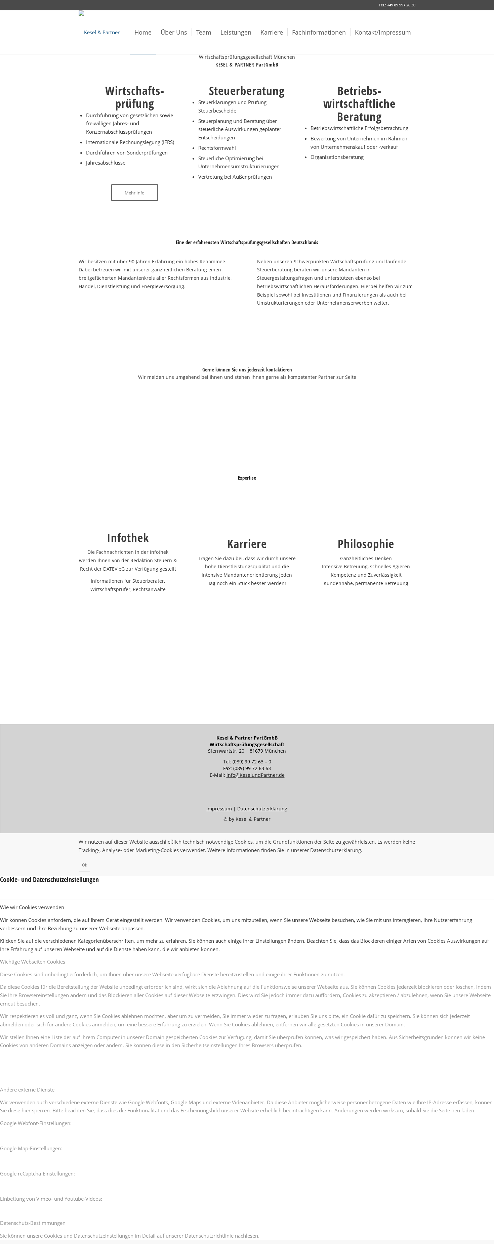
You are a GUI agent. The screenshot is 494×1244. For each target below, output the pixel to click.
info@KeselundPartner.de (256, 775)
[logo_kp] (99, 32)
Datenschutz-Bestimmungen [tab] (33, 1222)
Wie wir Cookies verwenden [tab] (32, 907)
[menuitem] (143, 32)
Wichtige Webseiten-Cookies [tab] (32, 961)
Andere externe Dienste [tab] (27, 1089)
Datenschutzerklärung (262, 808)
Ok (84, 865)
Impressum (219, 808)
